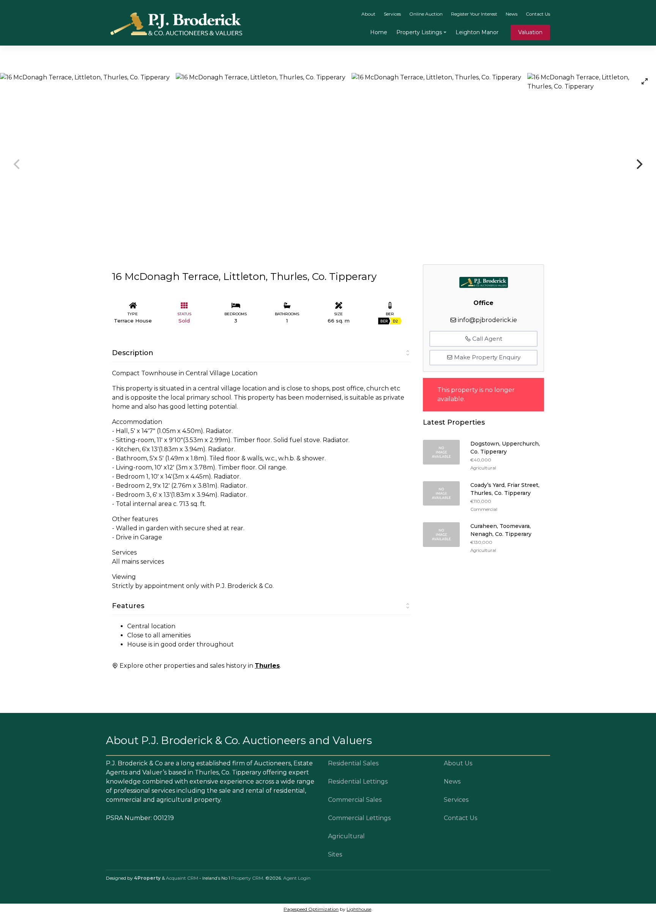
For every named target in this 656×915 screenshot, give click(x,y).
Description (132, 353)
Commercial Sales (355, 799)
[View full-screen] (644, 81)
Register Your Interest (474, 14)
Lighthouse (359, 909)
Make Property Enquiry (486, 357)
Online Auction (426, 14)
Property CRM (247, 878)
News (511, 14)
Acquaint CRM (182, 878)
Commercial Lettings (359, 818)
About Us (458, 763)
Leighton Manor (477, 32)
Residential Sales (353, 763)
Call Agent (486, 338)
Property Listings (419, 32)
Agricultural (346, 836)
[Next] (638, 164)
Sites (335, 854)
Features (128, 606)
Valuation (530, 32)
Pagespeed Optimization (311, 909)
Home (378, 32)
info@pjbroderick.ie (487, 320)
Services (392, 14)
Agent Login (297, 878)
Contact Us (538, 14)
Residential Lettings (358, 781)
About (368, 14)
